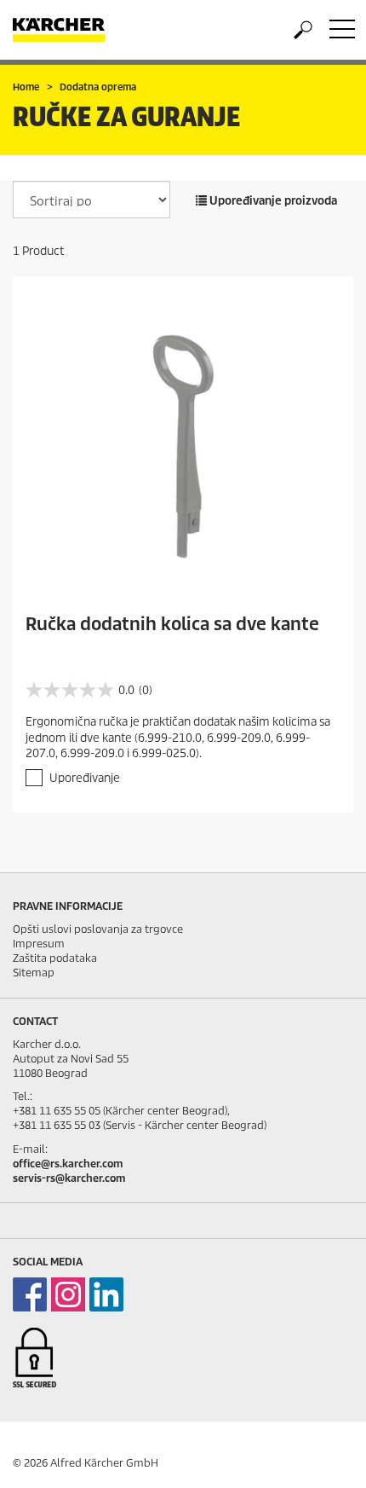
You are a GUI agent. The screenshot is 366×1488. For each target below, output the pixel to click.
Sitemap (33, 972)
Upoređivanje (84, 778)
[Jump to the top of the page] (323, 1454)
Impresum (39, 943)
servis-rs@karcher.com (69, 1178)
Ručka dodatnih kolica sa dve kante (172, 624)
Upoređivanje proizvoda (272, 201)
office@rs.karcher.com (68, 1163)
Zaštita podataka (55, 958)
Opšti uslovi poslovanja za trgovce (98, 929)
